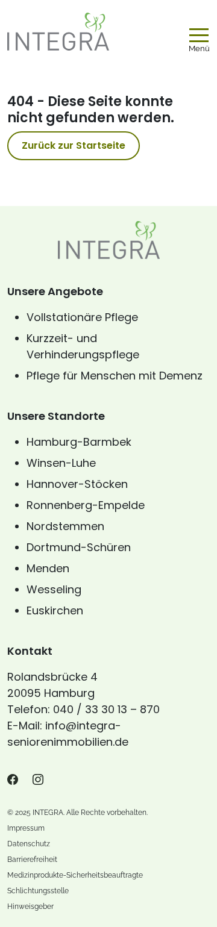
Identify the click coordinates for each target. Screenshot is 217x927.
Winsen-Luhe (61, 462)
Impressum (26, 828)
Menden (48, 568)
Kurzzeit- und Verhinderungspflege (83, 346)
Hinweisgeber (30, 906)
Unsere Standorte (56, 415)
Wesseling (54, 589)
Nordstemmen (65, 526)
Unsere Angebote (55, 291)
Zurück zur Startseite (73, 145)
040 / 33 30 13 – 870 (106, 709)
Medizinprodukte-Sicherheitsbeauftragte (75, 875)
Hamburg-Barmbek (79, 441)
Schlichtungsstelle (38, 891)
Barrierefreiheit (32, 859)
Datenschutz (28, 844)
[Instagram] (38, 780)
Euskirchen (55, 610)
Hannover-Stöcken (77, 484)
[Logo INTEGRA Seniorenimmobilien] (58, 31)
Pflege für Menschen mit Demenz (115, 375)
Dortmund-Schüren (79, 547)
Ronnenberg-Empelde (86, 505)
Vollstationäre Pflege (82, 317)
